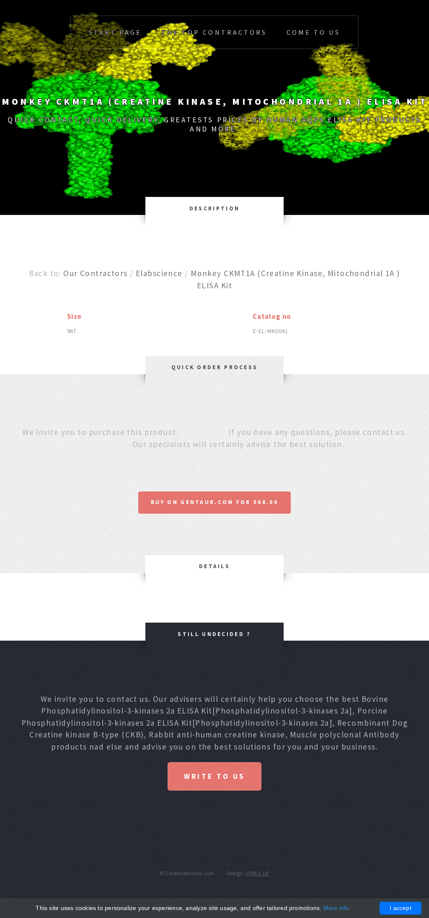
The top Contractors (214, 32)
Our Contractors (95, 273)
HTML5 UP (258, 873)
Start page (115, 32)
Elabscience (159, 273)
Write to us (214, 776)
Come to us (313, 32)
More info (336, 908)
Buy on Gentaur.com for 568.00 (214, 502)
